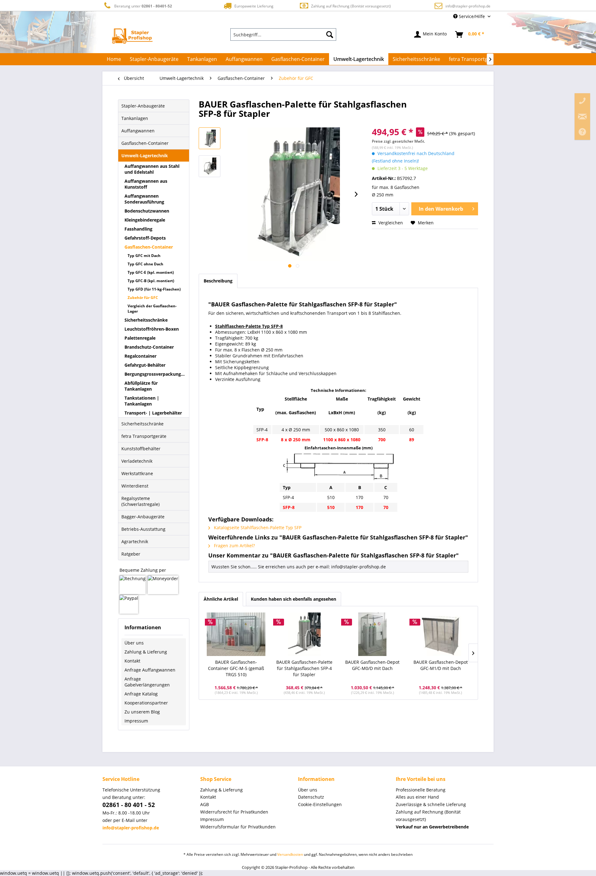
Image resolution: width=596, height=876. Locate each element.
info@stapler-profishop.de (467, 6)
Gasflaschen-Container (145, 143)
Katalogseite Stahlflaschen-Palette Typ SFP (257, 527)
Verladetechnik (136, 461)
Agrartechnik (134, 541)
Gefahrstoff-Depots (145, 238)
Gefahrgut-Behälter (144, 365)
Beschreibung (218, 281)
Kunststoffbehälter (140, 449)
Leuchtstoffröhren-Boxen (151, 329)
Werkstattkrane (137, 473)
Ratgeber (130, 554)
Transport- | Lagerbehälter (153, 413)
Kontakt (132, 661)
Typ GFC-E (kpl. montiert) (151, 272)
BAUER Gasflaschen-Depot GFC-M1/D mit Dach (440, 665)
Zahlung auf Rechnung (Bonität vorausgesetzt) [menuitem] (428, 815)
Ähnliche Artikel (221, 599)
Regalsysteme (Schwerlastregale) (140, 501)
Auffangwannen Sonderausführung (144, 199)
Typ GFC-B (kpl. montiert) (151, 280)
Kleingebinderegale (144, 220)
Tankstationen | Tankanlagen (141, 401)
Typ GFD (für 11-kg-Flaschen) (154, 289)
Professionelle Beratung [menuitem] (420, 790)
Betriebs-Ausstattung (143, 529)
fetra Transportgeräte (143, 436)
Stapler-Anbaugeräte (143, 106)
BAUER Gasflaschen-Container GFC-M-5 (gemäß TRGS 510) (236, 668)
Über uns (134, 643)
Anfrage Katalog (141, 694)
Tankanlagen (134, 118)
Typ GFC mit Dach (144, 255)
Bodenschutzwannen (146, 211)
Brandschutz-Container (149, 347)
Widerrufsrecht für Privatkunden (234, 812)
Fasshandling (138, 229)
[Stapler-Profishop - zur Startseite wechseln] (132, 36)
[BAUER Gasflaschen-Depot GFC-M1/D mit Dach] (441, 634)
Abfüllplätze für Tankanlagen (141, 386)
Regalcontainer (140, 356)
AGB (204, 804)
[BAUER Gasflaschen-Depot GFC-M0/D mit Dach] (372, 634)
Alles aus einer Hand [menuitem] (417, 797)
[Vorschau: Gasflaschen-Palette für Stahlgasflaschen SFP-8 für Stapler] (209, 138)
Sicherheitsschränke (146, 320)
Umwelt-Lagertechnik (144, 155)
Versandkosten (290, 854)
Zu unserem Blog (142, 712)
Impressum (136, 721)
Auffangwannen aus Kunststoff (145, 184)
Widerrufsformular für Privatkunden (238, 827)
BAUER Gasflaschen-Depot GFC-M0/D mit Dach (372, 665)
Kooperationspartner (146, 703)
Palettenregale (140, 338)
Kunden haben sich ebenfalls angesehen (293, 599)
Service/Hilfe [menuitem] (472, 16)
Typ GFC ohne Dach (145, 264)
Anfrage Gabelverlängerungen (147, 682)
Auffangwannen (138, 131)
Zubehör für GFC (143, 297)
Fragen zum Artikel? (234, 545)
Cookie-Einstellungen (320, 804)
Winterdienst (134, 486)
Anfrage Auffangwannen (149, 670)
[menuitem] (283, 34)
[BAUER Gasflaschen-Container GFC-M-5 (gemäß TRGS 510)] (236, 634)
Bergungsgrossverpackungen (155, 374)
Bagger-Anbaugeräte (143, 517)
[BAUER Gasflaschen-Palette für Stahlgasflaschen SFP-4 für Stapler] (304, 634)
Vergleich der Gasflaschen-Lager (152, 308)
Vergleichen (390, 223)
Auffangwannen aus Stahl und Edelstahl (151, 169)
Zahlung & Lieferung (145, 652)
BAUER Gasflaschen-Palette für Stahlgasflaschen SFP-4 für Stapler (304, 668)
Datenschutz (311, 797)
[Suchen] (329, 34)
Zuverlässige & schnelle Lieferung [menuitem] (431, 804)
